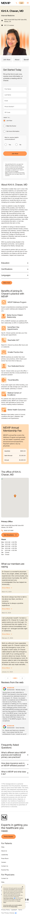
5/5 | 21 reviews (9, 25)
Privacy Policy (14, 906)
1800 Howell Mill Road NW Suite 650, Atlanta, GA (15, 20)
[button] (15, 496)
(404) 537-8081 (8, 530)
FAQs (2, 847)
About (17, 60)
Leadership (4, 854)
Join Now (6, 60)
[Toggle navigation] (28, 3)
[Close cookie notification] (22, 886)
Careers (3, 862)
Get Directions (9, 535)
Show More (6, 588)
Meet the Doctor (11, 126)
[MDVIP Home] (5, 2)
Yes (10, 144)
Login (21, 3)
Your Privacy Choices (8, 898)
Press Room (4, 858)
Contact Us (4, 866)
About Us (4, 851)
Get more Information (12, 131)
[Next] (22, 678)
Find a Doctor (8, 836)
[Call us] (16, 3)
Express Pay (5, 870)
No (20, 144)
